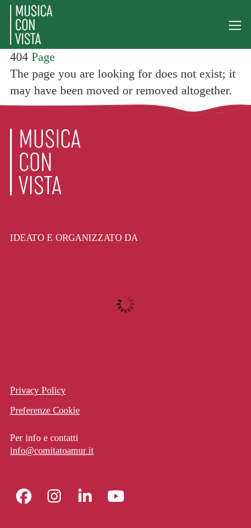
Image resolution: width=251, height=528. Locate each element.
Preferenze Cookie (45, 411)
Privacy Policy (38, 390)
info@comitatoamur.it (52, 451)
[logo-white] (45, 161)
